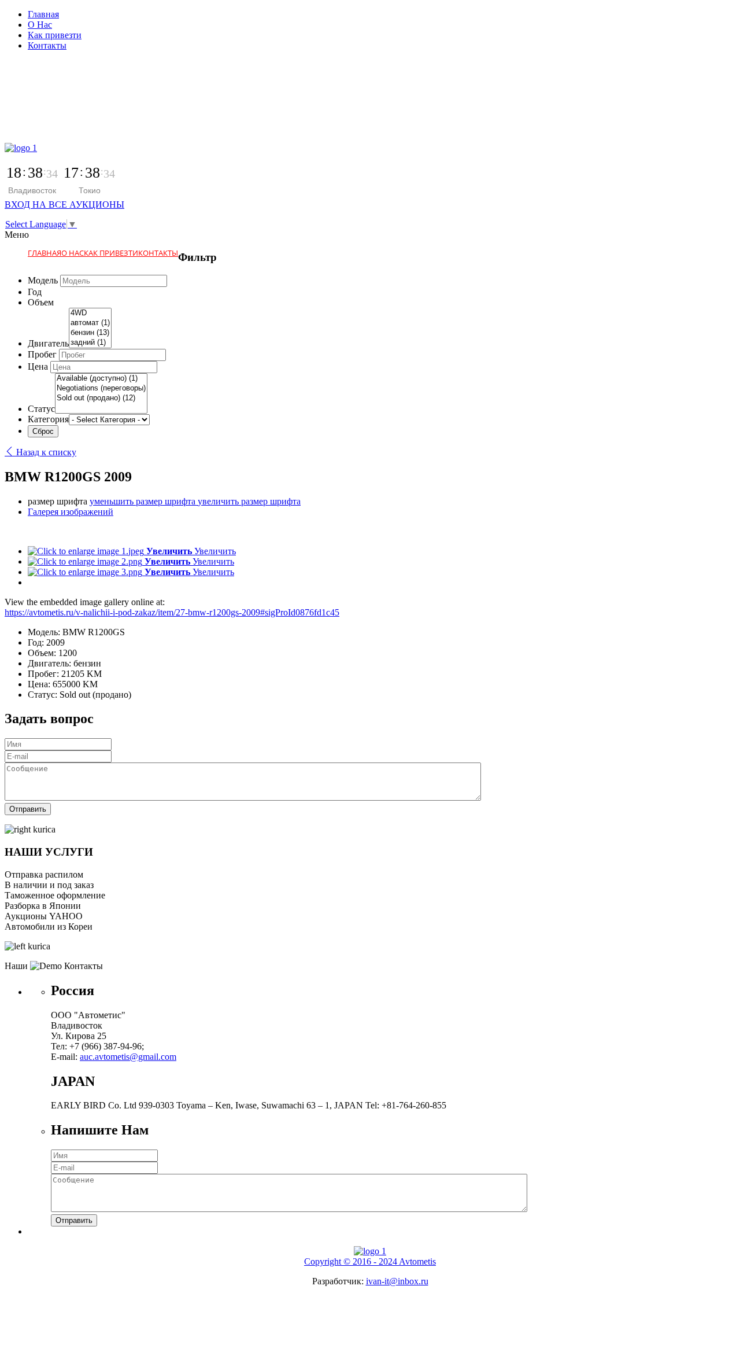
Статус (41, 409)
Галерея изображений (70, 512)
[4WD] (90, 313)
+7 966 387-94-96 (38, 104)
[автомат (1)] (90, 323)
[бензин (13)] (90, 333)
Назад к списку (45, 452)
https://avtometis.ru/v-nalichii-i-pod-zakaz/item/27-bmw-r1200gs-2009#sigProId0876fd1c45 (172, 612)
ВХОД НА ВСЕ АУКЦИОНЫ (64, 204)
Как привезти (55, 35)
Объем (41, 302)
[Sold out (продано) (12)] (101, 398)
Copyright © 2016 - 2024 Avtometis (370, 1261)
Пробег (42, 354)
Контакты (47, 45)
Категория (48, 419)
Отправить (27, 809)
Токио (90, 190)
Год (35, 292)
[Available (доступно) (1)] (101, 379)
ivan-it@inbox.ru (397, 1281)
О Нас (40, 25)
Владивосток (32, 190)
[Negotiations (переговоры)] (101, 388)
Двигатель (48, 343)
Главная (43, 14)
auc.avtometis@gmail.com (128, 1057)
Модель (43, 280)
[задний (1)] (90, 343)
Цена (38, 366)
